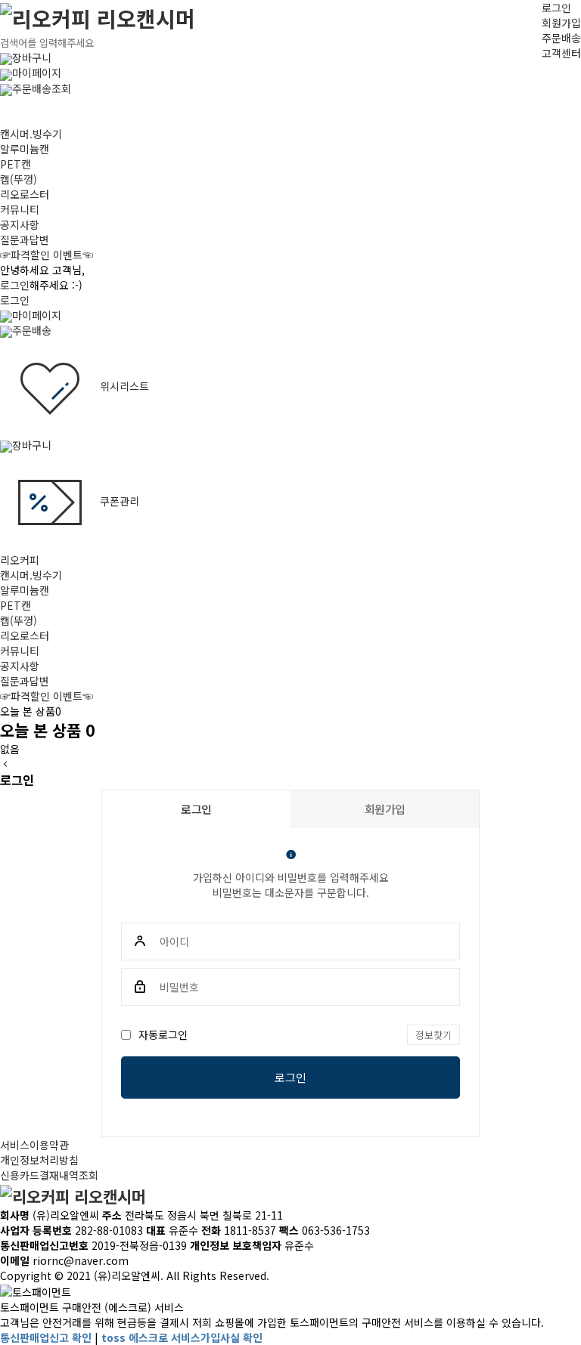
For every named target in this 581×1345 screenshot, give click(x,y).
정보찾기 (433, 1035)
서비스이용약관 (34, 1144)
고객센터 (561, 52)
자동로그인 (163, 1034)
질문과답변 (24, 239)
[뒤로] (5, 763)
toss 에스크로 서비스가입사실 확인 (182, 1337)
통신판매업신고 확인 (46, 1337)
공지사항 (19, 224)
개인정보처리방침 (39, 1159)
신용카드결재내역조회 (49, 1175)
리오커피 (19, 559)
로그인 (556, 7)
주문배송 (561, 37)
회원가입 (561, 22)
